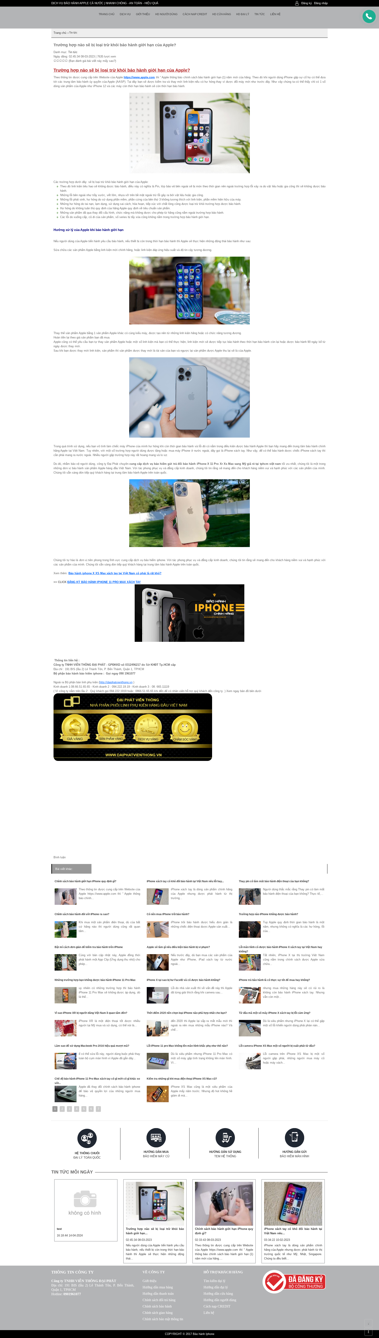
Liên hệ (275, 14)
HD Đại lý (242, 14)
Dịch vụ (125, 14)
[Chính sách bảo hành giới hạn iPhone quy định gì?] (66, 903)
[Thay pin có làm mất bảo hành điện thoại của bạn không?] (250, 903)
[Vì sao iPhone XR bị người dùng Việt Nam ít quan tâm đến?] (66, 1035)
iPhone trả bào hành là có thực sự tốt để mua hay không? (274, 980)
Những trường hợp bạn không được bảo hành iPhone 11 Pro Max (95, 980)
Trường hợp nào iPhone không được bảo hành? (268, 914)
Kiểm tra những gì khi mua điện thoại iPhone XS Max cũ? (182, 1078)
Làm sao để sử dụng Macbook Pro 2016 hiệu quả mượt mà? (92, 1045)
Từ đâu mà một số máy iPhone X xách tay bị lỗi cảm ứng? (274, 1012)
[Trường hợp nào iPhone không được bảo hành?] (250, 936)
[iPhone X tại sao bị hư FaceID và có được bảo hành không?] (158, 1002)
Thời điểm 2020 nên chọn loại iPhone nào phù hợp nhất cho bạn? (187, 1012)
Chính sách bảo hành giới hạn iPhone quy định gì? (85, 881)
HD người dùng (166, 14)
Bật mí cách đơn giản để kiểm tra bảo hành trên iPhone (89, 947)
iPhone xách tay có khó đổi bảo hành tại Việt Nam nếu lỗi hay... (185, 881)
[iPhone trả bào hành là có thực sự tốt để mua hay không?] (250, 1002)
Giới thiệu (143, 14)
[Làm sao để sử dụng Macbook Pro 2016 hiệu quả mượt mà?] (66, 1068)
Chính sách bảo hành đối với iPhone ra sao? (82, 914)
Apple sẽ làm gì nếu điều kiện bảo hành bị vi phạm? (178, 947)
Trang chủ (106, 14)
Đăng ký (306, 3)
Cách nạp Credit (195, 14)
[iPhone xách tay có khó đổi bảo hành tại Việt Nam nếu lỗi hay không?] (158, 903)
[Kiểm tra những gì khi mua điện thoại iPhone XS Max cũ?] (158, 1101)
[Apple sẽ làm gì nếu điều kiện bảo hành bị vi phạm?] (158, 969)
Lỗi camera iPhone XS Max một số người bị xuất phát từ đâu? (277, 1045)
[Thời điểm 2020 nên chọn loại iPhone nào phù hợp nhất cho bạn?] (158, 1035)
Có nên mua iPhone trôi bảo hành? (168, 914)
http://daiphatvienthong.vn (116, 682)
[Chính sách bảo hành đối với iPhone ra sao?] (66, 936)
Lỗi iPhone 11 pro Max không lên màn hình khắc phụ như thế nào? (187, 1045)
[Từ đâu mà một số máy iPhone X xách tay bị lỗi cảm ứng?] (250, 1035)
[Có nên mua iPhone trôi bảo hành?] (158, 936)
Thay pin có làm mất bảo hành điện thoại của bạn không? (274, 881)
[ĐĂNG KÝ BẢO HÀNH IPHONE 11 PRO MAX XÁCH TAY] (189, 643)
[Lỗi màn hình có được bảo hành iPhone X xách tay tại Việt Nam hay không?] (250, 969)
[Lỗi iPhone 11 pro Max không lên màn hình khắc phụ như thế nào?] (158, 1068)
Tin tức (259, 14)
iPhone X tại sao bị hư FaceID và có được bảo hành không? (183, 980)
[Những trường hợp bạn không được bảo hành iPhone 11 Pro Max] (66, 1002)
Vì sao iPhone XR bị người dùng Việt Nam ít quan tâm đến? (91, 1012)
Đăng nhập (321, 3)
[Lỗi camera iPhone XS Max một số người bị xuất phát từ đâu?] (250, 1068)
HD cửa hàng (221, 14)
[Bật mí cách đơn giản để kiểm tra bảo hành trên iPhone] (66, 969)
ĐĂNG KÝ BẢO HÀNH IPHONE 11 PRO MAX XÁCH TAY (104, 582)
